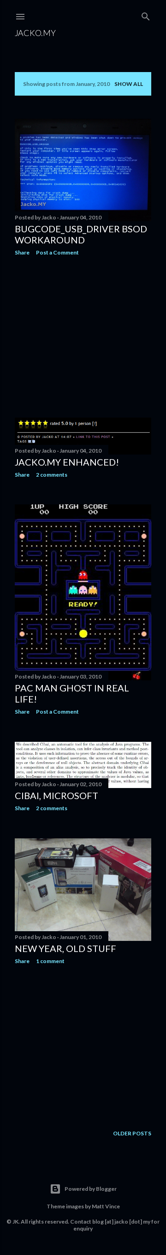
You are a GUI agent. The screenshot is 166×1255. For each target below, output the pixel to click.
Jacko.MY (35, 33)
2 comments (51, 474)
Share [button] (22, 252)
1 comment (50, 961)
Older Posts (132, 1133)
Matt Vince (106, 1206)
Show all (128, 83)
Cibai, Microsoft (56, 795)
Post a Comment (57, 252)
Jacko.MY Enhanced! (67, 461)
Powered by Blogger (91, 1188)
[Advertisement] (83, 336)
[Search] (145, 15)
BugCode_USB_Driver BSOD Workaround (81, 234)
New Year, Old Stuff (65, 948)
